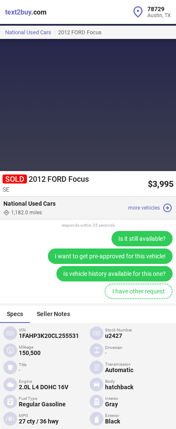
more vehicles (144, 208)
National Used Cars (28, 32)
